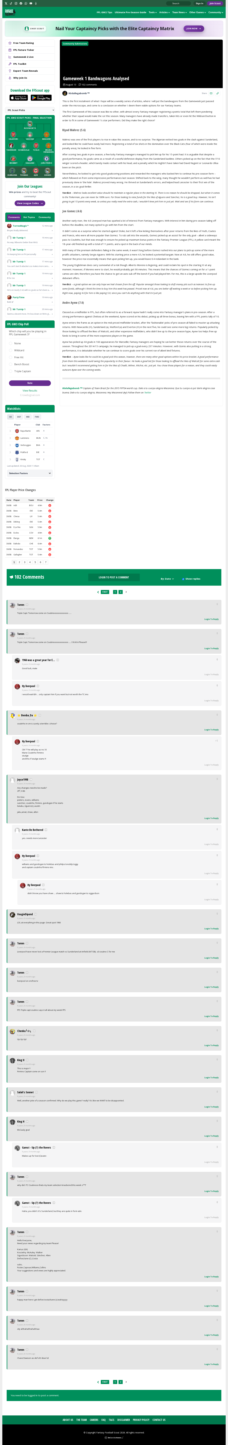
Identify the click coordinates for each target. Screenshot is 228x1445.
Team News (178, 12)
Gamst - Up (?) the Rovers (36, 1147)
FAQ (103, 1420)
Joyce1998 (22, 779)
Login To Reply (211, 619)
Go (170, 3)
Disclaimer (123, 1420)
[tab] (10, 416)
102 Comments (29, 577)
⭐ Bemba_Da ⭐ (27, 715)
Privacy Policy (141, 1420)
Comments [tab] (14, 217)
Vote (29, 383)
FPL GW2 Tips (104, 12)
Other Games (196, 12)
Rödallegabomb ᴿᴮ (72, 388)
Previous (98, 592)
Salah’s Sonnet (25, 1092)
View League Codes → (30, 203)
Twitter (147, 392)
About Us (68, 1420)
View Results (30, 390)
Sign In (199, 3)
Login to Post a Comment (114, 577)
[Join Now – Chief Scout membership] (114, 29)
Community (214, 12)
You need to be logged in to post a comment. (35, 1395)
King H (20, 1060)
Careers (94, 1420)
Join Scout (215, 3)
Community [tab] (45, 217)
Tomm (20, 605)
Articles (163, 12)
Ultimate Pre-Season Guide (130, 12)
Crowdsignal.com (30, 395)
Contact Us (158, 1420)
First (105, 592)
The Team (81, 1420)
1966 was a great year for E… (38, 660)
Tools (152, 12)
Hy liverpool (28, 686)
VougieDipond (25, 914)
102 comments (89, 84)
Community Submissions (75, 43)
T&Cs (111, 1420)
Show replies (193, 578)
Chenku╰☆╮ (24, 1031)
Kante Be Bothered (32, 830)
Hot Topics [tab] (29, 217)
